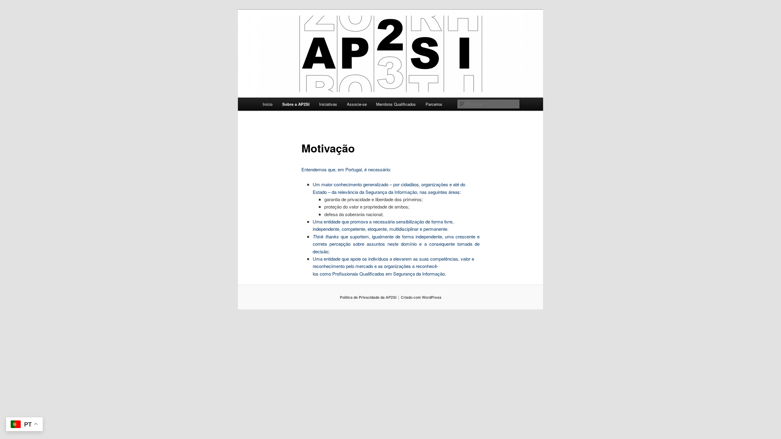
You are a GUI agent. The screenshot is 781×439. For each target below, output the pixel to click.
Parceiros (434, 104)
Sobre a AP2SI (296, 104)
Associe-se (357, 104)
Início (267, 104)
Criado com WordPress (421, 297)
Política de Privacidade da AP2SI (368, 297)
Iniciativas (328, 104)
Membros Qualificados (396, 104)
